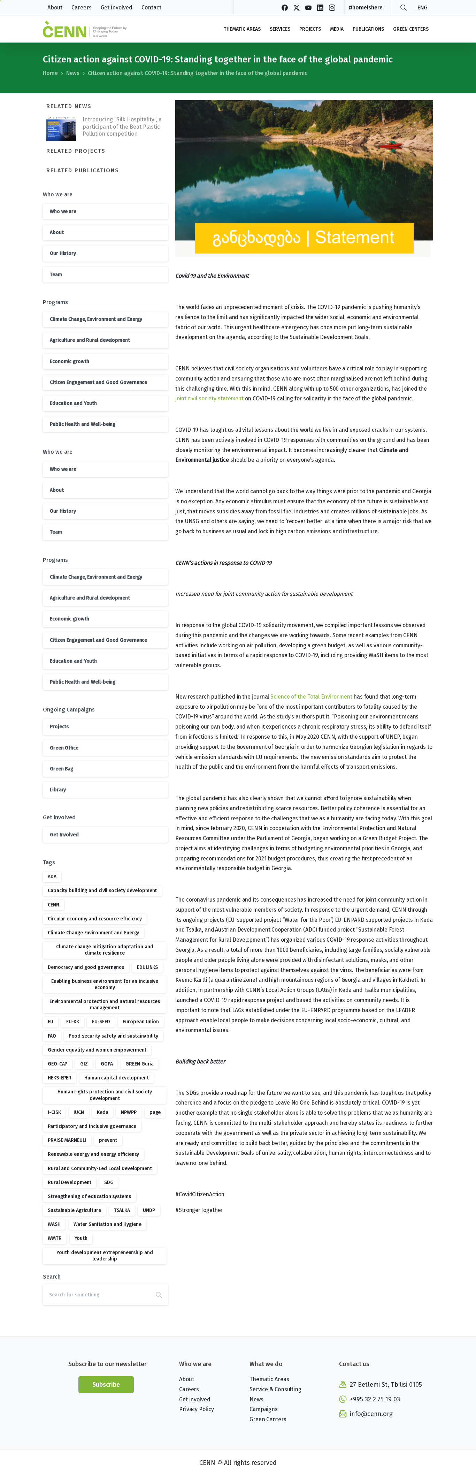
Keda (102, 1112)
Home (50, 73)
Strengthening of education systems (89, 1196)
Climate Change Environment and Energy (93, 933)
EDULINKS (147, 967)
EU (50, 1022)
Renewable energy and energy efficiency (93, 1154)
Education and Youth (73, 403)
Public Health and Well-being (82, 424)
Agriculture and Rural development (90, 340)
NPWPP (129, 1112)
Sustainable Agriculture (74, 1210)
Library (58, 790)
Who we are (63, 211)
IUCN (79, 1112)
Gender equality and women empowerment (97, 1050)
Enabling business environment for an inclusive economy (104, 984)
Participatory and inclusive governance (92, 1126)
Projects (59, 727)
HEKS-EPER (59, 1078)
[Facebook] (285, 8)
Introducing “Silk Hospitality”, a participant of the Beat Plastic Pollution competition (122, 126)
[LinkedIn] (320, 8)
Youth (81, 1238)
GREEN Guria (139, 1064)
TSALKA (122, 1210)
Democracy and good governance (86, 967)
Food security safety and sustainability (113, 1036)
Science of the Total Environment (311, 696)
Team (56, 275)
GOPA (107, 1064)
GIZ (84, 1064)
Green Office (64, 748)
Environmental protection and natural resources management (104, 1005)
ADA (52, 877)
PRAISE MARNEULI (67, 1140)
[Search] (403, 8)
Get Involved (64, 835)
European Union (141, 1022)
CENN (53, 905)
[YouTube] (308, 8)
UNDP (149, 1210)
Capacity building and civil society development (102, 891)
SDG (109, 1182)
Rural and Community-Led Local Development (100, 1169)
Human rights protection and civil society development (104, 1095)
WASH (54, 1224)
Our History (63, 253)
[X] (296, 8)
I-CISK (54, 1112)
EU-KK (72, 1022)
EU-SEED (101, 1022)
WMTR (55, 1238)
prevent (108, 1140)
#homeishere (366, 7)
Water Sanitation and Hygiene (107, 1224)
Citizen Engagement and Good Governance (98, 382)
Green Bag (61, 769)
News (73, 73)
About (57, 232)
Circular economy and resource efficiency (95, 919)
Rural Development (69, 1182)
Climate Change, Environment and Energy (96, 319)
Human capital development (116, 1078)
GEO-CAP (57, 1064)
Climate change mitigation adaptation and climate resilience (104, 950)
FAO (52, 1036)
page (155, 1112)
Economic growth (69, 361)
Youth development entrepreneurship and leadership (104, 1256)
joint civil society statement (209, 398)
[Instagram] (332, 8)
